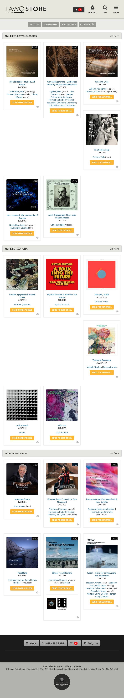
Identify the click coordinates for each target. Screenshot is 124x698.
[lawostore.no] (25, 10)
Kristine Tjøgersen (22, 304)
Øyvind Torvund (62, 304)
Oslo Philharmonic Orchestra (62, 105)
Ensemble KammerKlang (19, 580)
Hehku (67, 583)
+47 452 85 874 (54, 643)
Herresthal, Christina (58, 580)
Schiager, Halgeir (58, 225)
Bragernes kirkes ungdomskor (101, 509)
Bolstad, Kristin (101, 302)
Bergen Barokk (110, 367)
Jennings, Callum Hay (95, 588)
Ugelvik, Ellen (56, 92)
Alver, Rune (19, 506)
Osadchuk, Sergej (98, 591)
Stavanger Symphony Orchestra (61, 103)
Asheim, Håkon (93, 92)
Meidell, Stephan (94, 367)
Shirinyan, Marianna (58, 509)
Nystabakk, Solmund (19, 228)
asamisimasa (62, 432)
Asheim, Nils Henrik (97, 89)
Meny (32, 643)
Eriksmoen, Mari (17, 92)
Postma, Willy (99, 157)
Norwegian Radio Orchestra (61, 100)
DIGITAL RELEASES (16, 453)
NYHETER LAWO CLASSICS (21, 35)
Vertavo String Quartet (97, 594)
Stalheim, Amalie (93, 583)
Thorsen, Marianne (15, 94)
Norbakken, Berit (17, 225)
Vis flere (114, 35)
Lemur (22, 432)
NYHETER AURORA (16, 248)
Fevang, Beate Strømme (102, 512)
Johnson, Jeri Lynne (56, 515)
